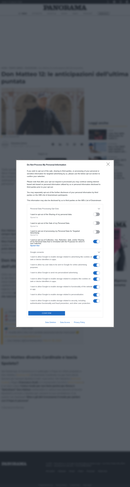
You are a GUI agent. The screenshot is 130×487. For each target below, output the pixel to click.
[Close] (109, 165)
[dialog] (65, 243)
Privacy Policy (79, 322)
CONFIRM (46, 313)
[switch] (96, 214)
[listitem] (65, 208)
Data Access (65, 322)
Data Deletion (50, 322)
